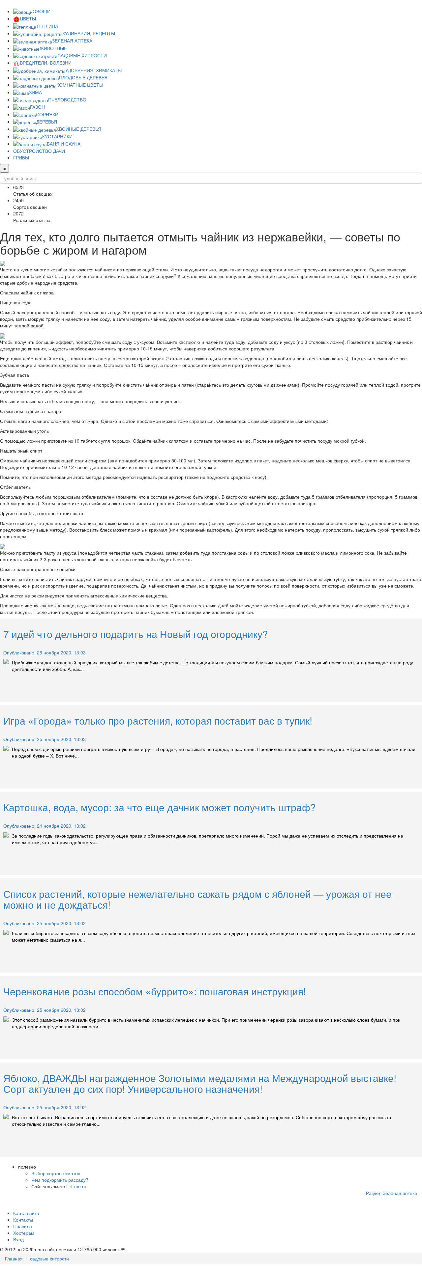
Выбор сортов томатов (55, 1173)
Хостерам (23, 1233)
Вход (18, 1239)
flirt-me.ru (76, 1186)
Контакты (23, 1219)
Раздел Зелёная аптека (391, 1193)
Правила (22, 1226)
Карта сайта (26, 1213)
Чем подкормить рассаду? (59, 1179)
